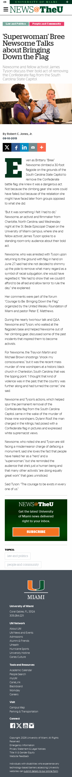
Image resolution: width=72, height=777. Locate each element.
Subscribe (36, 532)
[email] (33, 147)
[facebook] (15, 147)
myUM (13, 678)
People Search (18, 674)
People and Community (46, 24)
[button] (64, 766)
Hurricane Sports (19, 649)
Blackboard (16, 686)
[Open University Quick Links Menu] (67, 2)
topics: (9, 550)
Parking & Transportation (24, 711)
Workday (15, 690)
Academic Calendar (21, 670)
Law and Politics (16, 24)
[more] (41, 147)
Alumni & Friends (19, 641)
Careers (14, 694)
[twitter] (7, 147)
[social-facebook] (12, 725)
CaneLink (15, 682)
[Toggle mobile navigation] (6, 9)
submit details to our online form (41, 771)
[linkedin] (24, 147)
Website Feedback (19, 756)
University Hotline (20, 653)
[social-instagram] (31, 725)
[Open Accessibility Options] (5, 2)
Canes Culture (18, 657)
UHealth (14, 645)
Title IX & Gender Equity (22, 752)
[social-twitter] (19, 725)
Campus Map (17, 707)
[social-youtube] (25, 725)
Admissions (16, 637)
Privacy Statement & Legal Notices (28, 749)
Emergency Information (22, 745)
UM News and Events (21, 633)
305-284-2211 (17, 615)
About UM (15, 628)
